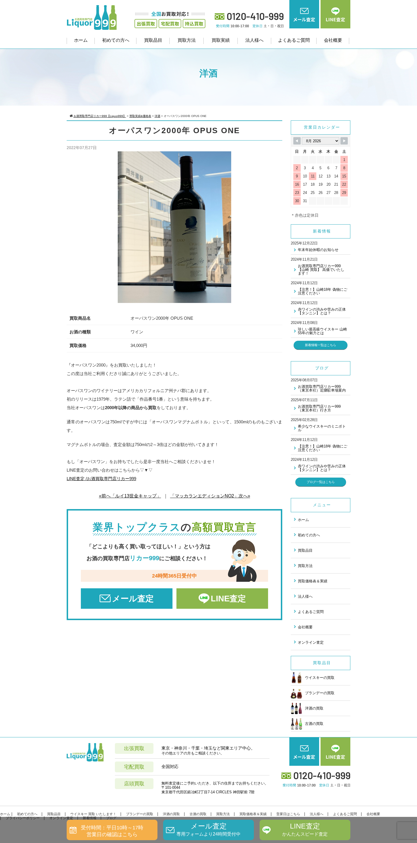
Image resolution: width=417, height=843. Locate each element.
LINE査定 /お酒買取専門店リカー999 (101, 478)
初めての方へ (115, 40)
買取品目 (153, 40)
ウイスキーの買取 (319, 677)
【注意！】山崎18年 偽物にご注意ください (322, 291)
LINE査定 (228, 598)
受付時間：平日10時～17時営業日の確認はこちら (112, 831)
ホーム (81, 40)
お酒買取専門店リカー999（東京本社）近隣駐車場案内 (322, 388)
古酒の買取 (314, 723)
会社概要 (333, 40)
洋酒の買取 (314, 708)
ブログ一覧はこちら (321, 482)
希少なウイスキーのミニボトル (322, 428)
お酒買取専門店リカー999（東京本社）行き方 (319, 408)
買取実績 (221, 40)
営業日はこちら (288, 814)
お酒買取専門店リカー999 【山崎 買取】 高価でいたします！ (321, 269)
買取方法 (187, 40)
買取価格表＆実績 (312, 581)
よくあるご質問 (294, 40)
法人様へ (254, 40)
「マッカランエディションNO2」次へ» (210, 495)
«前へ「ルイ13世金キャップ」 (130, 495)
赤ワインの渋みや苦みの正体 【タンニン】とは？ (322, 311)
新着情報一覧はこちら (320, 345)
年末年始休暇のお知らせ (318, 250)
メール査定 (133, 598)
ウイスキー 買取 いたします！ (93, 814)
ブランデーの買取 (319, 693)
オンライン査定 (311, 642)
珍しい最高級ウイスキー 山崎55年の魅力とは (322, 331)
